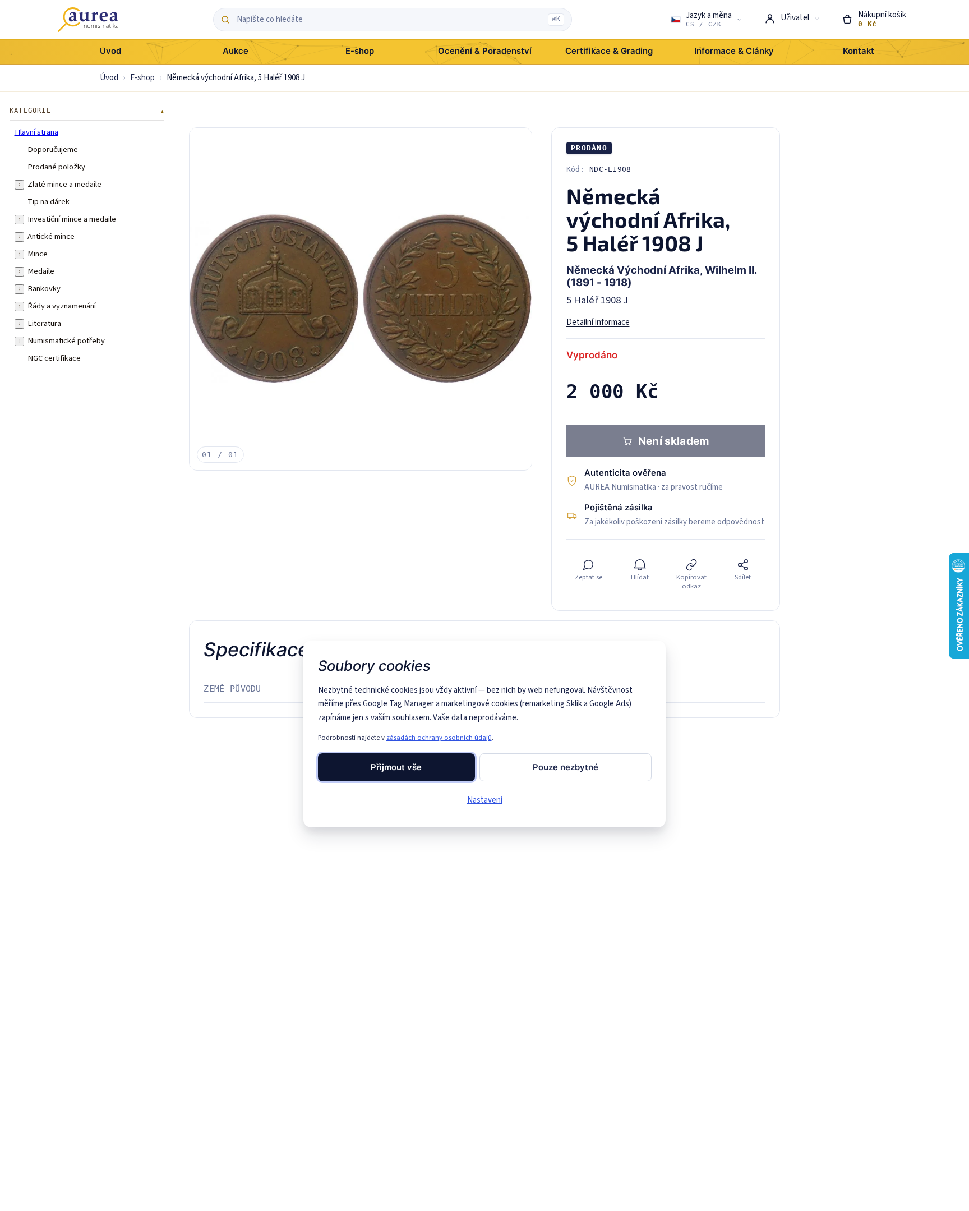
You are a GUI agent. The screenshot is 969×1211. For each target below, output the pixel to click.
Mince (37, 254)
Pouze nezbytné (565, 767)
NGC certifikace (54, 358)
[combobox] (389, 19)
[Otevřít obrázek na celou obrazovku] (361, 299)
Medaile (40, 271)
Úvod (109, 78)
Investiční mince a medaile (71, 219)
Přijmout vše (396, 767)
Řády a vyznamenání (61, 306)
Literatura (44, 324)
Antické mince (51, 237)
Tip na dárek (48, 202)
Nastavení (484, 800)
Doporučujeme (52, 150)
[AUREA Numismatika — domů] (88, 19)
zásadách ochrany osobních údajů (439, 738)
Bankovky (44, 289)
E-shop (142, 78)
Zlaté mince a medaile (64, 184)
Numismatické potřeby (66, 341)
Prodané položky (56, 167)
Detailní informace (598, 322)
